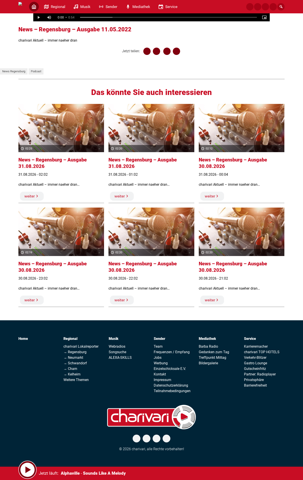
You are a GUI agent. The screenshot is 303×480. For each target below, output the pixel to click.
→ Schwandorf (75, 363)
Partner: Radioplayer (260, 374)
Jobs (157, 357)
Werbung (161, 363)
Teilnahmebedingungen (172, 391)
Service (250, 339)
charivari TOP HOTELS (261, 352)
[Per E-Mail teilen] (176, 51)
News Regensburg (13, 71)
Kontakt (160, 374)
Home (23, 339)
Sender (159, 339)
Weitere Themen (76, 380)
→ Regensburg (75, 352)
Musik (113, 339)
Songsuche (117, 352)
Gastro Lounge (255, 363)
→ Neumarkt (73, 357)
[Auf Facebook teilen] (147, 51)
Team (158, 346)
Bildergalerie (208, 363)
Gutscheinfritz (255, 369)
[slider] (168, 17)
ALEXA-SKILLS (120, 357)
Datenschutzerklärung (171, 385)
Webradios (117, 346)
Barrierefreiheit (255, 385)
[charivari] (20, 6)
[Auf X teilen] (156, 51)
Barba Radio (208, 346)
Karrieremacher (256, 346)
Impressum (162, 380)
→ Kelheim (72, 374)
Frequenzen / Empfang (172, 352)
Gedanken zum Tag (214, 352)
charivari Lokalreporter (80, 346)
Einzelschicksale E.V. (170, 369)
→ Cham (70, 369)
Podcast (36, 71)
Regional (70, 339)
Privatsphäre (254, 380)
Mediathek (207, 339)
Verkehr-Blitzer (255, 357)
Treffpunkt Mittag (212, 357)
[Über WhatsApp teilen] (167, 51)
